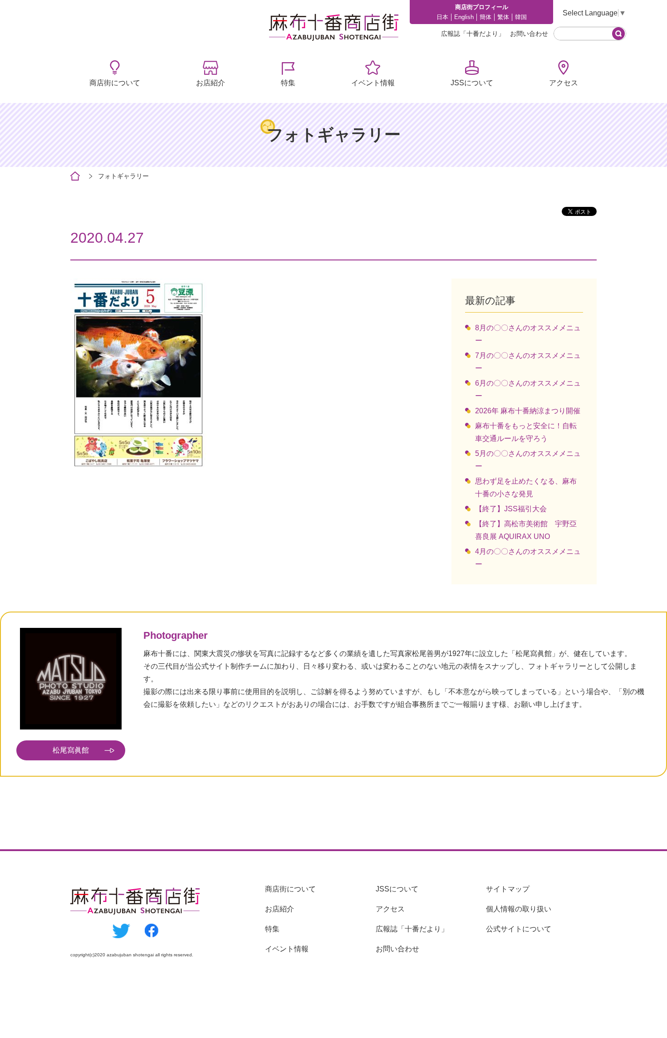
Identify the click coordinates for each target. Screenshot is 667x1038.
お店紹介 (210, 83)
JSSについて (472, 83)
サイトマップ (508, 889)
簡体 (485, 17)
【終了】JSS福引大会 (511, 509)
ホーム (75, 176)
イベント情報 (373, 83)
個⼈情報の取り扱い (518, 909)
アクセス (563, 83)
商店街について (114, 83)
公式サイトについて (518, 929)
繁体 (503, 17)
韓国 (521, 17)
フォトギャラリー (123, 176)
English (464, 17)
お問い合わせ (529, 33)
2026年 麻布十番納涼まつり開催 (527, 411)
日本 (442, 17)
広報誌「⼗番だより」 (473, 33)
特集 (288, 83)
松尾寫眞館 (71, 750)
